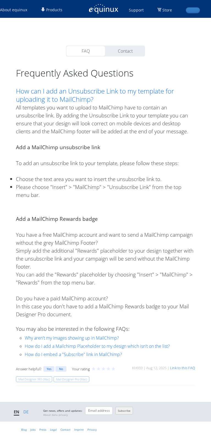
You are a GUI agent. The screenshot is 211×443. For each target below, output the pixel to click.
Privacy (92, 429)
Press (42, 429)
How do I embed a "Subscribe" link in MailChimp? (73, 354)
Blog (24, 429)
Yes (49, 369)
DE (26, 411)
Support (136, 10)
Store (167, 10)
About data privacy (55, 415)
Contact (125, 51)
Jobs (33, 429)
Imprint (79, 429)
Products (53, 9)
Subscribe (124, 411)
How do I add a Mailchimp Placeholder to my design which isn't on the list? (97, 346)
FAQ (86, 51)
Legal (53, 429)
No (61, 369)
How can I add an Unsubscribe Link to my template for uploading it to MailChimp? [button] (95, 95)
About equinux (13, 9)
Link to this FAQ (182, 367)
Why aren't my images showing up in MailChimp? (72, 338)
